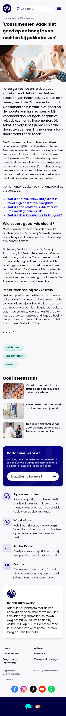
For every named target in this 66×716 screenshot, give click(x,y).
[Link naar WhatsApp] (51, 689)
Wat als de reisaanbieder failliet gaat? (34, 215)
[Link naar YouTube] (42, 689)
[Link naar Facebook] (14, 689)
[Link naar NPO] (38, 706)
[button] (59, 8)
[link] (13, 347)
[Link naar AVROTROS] (29, 706)
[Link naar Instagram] (23, 689)
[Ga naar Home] (7, 8)
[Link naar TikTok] (33, 689)
